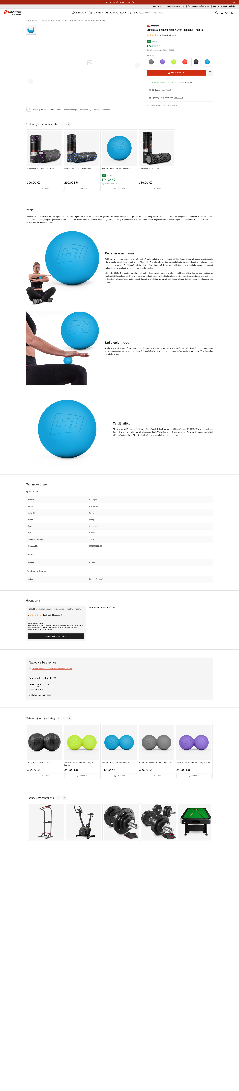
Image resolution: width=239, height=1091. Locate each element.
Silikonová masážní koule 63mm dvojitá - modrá (119, 762)
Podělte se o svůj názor (56, 636)
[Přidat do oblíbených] (210, 73)
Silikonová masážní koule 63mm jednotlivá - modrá (117, 169)
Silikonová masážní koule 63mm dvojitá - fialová (193, 762)
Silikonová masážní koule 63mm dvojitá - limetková (79, 764)
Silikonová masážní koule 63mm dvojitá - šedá (155, 762)
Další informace (46, 629)
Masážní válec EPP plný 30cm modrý (77, 168)
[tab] (43, 109)
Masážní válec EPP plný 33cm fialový (40, 168)
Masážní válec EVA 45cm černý (150, 168)
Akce (161, 13)
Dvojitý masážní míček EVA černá (39, 762)
